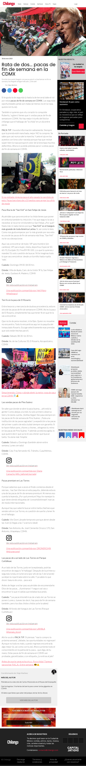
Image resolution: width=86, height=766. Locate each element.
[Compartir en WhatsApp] (20, 90)
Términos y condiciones (37, 760)
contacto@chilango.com (48, 750)
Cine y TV (48, 4)
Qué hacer (40, 4)
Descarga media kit (21, 760)
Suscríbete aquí (78, 71)
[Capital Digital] (73, 750)
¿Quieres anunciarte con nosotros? (72, 760)
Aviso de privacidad (53, 760)
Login (76, 4)
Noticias (26, 4)
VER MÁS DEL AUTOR (29, 700)
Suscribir (28, 722)
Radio (19, 4)
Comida (32, 4)
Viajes (54, 4)
